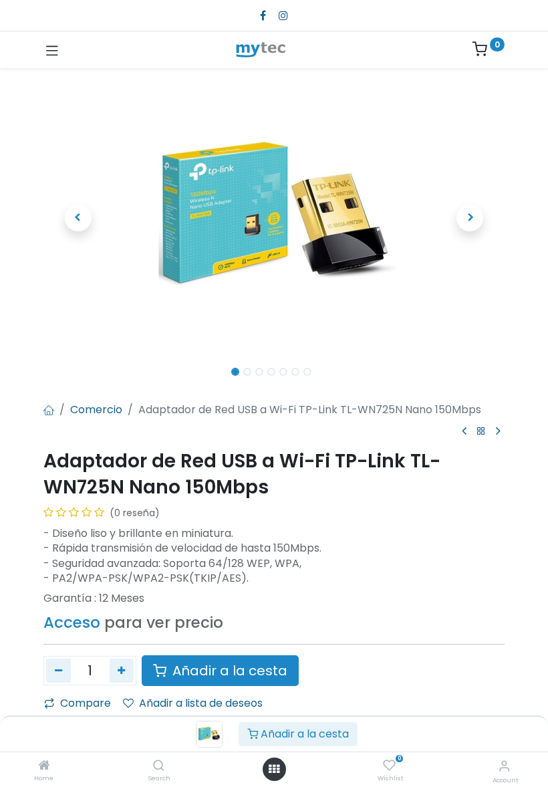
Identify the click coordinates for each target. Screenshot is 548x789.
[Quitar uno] (58, 671)
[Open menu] (274, 769)
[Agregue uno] (122, 671)
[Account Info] (504, 766)
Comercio (96, 409)
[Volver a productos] (481, 432)
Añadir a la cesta (303, 734)
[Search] (158, 766)
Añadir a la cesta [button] (228, 670)
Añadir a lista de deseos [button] (201, 703)
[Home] (44, 766)
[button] (78, 218)
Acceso (71, 622)
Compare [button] (85, 703)
